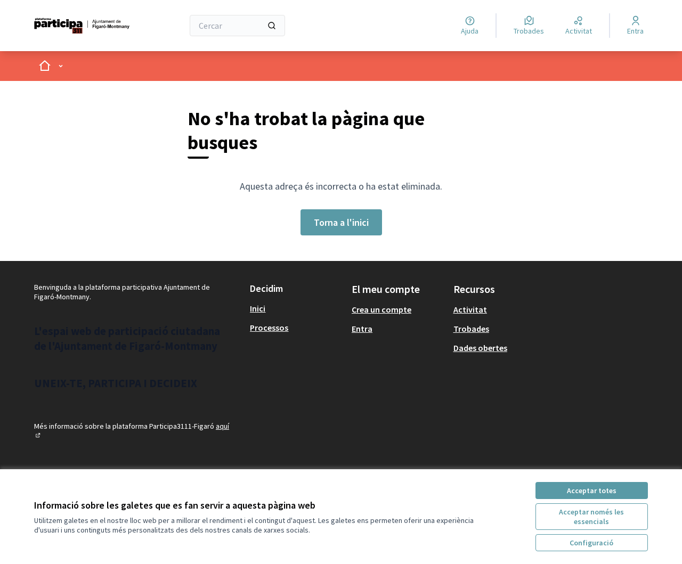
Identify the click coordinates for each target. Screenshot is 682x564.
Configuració (591, 542)
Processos (269, 327)
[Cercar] (271, 25)
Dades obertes (480, 347)
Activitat (470, 309)
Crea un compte (381, 309)
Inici (257, 308)
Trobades (471, 328)
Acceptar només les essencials (591, 516)
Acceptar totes (591, 490)
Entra (362, 328)
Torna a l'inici (341, 222)
